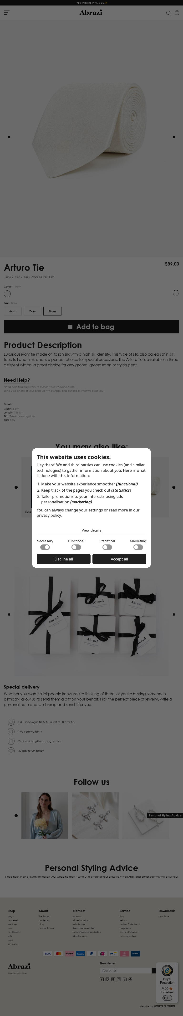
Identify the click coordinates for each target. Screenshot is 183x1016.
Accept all (119, 559)
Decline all (64, 559)
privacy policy (49, 515)
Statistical (107, 541)
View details (91, 530)
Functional (76, 541)
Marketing (138, 541)
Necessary (45, 541)
